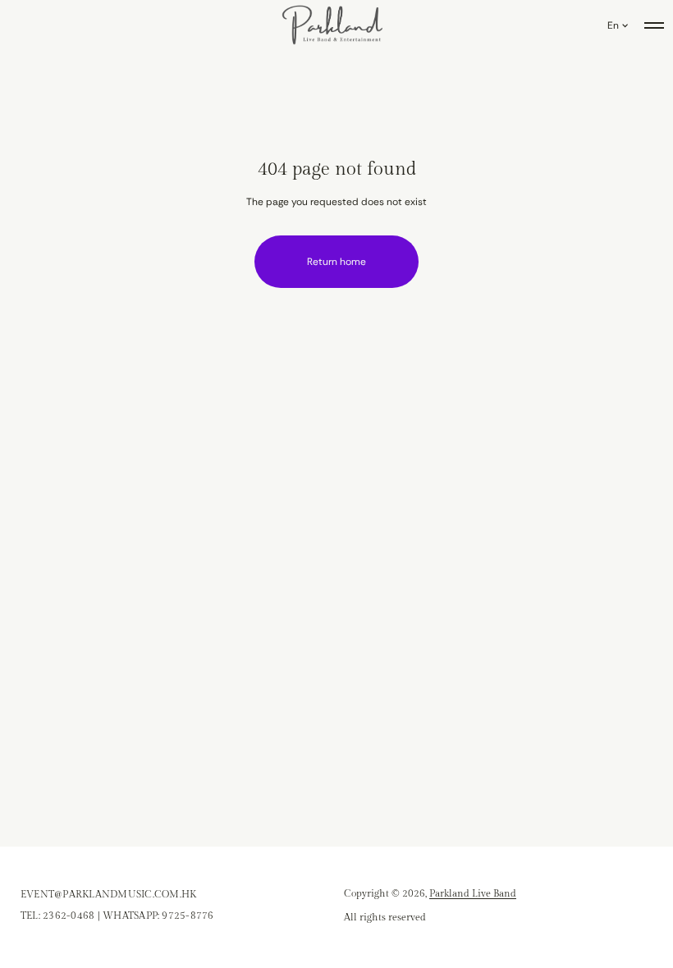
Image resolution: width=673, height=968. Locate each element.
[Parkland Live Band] (333, 25)
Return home (336, 261)
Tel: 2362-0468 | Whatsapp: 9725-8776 (117, 915)
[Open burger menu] (654, 25)
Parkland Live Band (472, 893)
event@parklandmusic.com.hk (108, 894)
